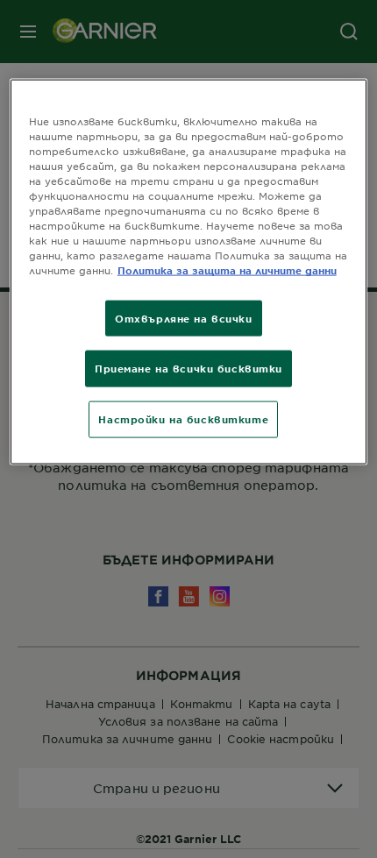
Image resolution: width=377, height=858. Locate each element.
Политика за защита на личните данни (227, 270)
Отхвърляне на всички (183, 317)
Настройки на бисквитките (183, 419)
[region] (189, 271)
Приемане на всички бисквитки (188, 368)
